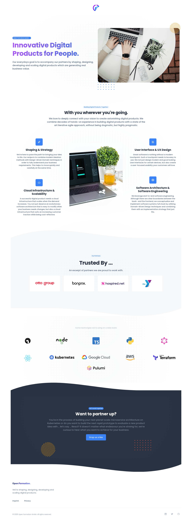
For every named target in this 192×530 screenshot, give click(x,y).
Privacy (27, 501)
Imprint (15, 501)
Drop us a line (96, 437)
